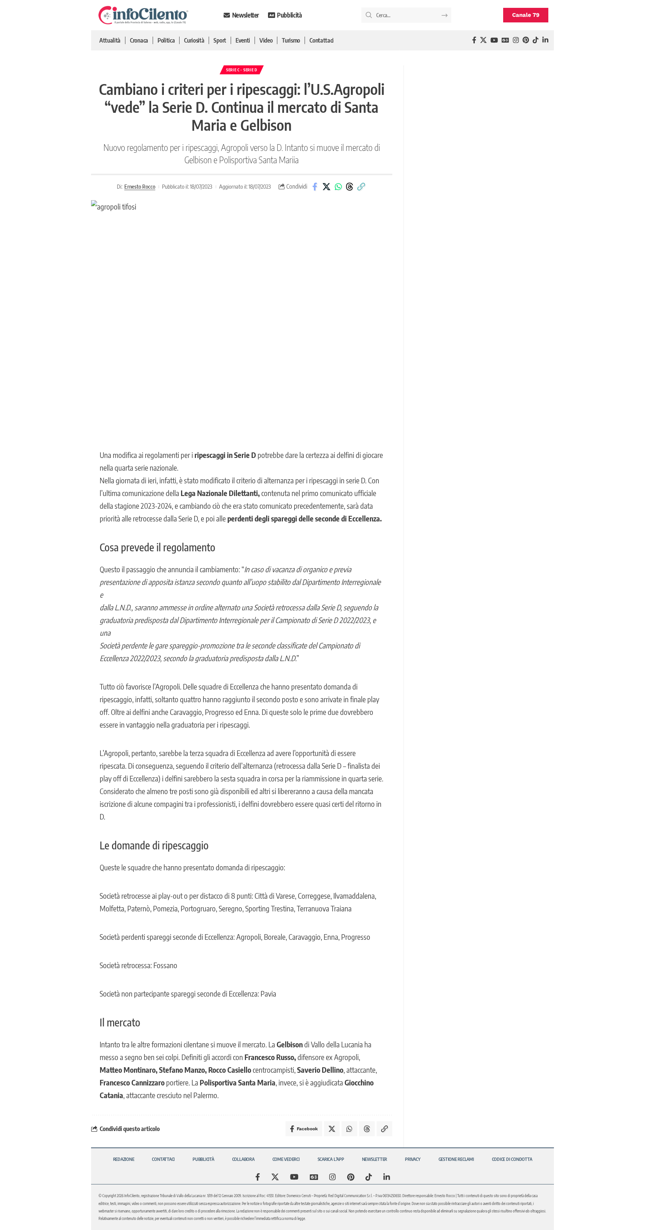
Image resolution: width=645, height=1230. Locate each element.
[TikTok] (535, 40)
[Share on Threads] (350, 187)
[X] (483, 40)
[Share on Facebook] (315, 187)
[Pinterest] (526, 40)
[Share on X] (326, 187)
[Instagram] (516, 40)
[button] (361, 187)
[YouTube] (494, 40)
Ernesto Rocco (139, 186)
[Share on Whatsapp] (338, 187)
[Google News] (505, 40)
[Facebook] (474, 40)
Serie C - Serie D (241, 70)
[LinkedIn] (545, 40)
